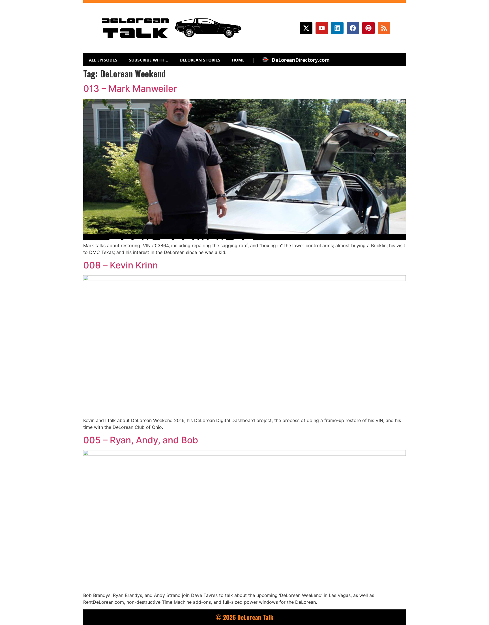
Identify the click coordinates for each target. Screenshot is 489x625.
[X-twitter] (306, 28)
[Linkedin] (337, 28)
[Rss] (384, 28)
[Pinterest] (368, 28)
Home (238, 60)
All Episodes (103, 60)
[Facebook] (353, 28)
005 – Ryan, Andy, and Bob (140, 440)
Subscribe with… (148, 60)
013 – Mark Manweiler (130, 88)
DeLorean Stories (200, 60)
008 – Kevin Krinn (120, 265)
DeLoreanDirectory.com (301, 60)
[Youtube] (322, 28)
